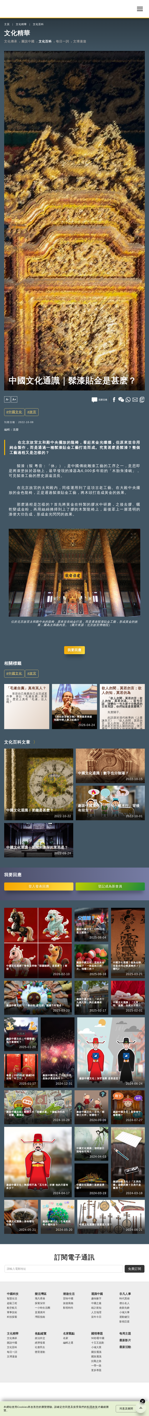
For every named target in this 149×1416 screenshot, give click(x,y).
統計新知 (96, 1307)
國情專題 (97, 1333)
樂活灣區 (41, 1293)
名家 (65, 1338)
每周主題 (125, 1333)
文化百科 (38, 24)
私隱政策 (92, 1407)
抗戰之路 (96, 1361)
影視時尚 (68, 1307)
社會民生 (40, 1347)
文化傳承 (10, 41)
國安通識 (96, 1352)
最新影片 (125, 1340)
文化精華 (21, 24)
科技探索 (12, 1317)
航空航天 (12, 1307)
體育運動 (40, 1352)
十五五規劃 (97, 1342)
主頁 (7, 24)
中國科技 (13, 1293)
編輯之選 (68, 1342)
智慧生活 (12, 1298)
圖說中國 (28, 41)
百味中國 (68, 1298)
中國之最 (96, 1303)
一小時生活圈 (42, 1307)
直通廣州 (40, 1312)
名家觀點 (69, 1333)
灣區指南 (40, 1317)
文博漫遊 (79, 41)
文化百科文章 (17, 742)
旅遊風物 (68, 1303)
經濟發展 (40, 1342)
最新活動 (125, 1346)
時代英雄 (124, 1298)
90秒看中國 (97, 1338)
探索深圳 (40, 1303)
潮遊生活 (69, 1293)
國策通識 (96, 1356)
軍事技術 (12, 1312)
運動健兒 (124, 1317)
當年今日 (96, 1317)
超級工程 (12, 1303)
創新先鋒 (124, 1307)
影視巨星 (124, 1321)
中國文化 (15, 412)
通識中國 (97, 1293)
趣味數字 (96, 1298)
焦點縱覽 (41, 1333)
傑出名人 (124, 1303)
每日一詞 (62, 41)
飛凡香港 (40, 1298)
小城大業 (96, 1347)
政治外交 (40, 1338)
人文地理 (96, 1312)
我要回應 (74, 650)
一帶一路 (96, 1365)
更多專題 (96, 1370)
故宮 (32, 412)
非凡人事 (59, 711)
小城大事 (76, 711)
